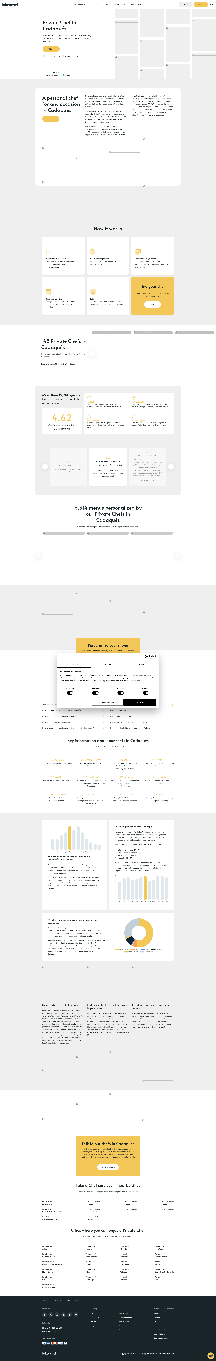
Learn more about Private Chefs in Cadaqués (59, 364)
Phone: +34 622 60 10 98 (53, 1328)
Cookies (121, 1326)
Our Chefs (95, 4)
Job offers (94, 1322)
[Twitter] (57, 1314)
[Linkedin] (63, 1314)
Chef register (119, 4)
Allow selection (108, 702)
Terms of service (125, 1317)
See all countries (161, 1338)
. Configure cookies (168, 1354)
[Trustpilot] (57, 74)
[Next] (171, 467)
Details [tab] (108, 664)
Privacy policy (123, 1322)
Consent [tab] (74, 664)
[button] (92, 355)
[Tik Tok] (69, 1314)
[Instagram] (50, 1314)
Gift (106, 4)
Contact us (122, 1330)
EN (211, 4)
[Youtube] (76, 1314)
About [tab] (141, 664)
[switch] (95, 693)
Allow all (140, 702)
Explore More (136, 4)
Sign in (93, 1330)
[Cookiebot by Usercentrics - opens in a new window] (146, 657)
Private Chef (123, 1313)
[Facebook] (44, 1314)
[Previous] (92, 354)
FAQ (92, 1326)
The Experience (78, 4)
